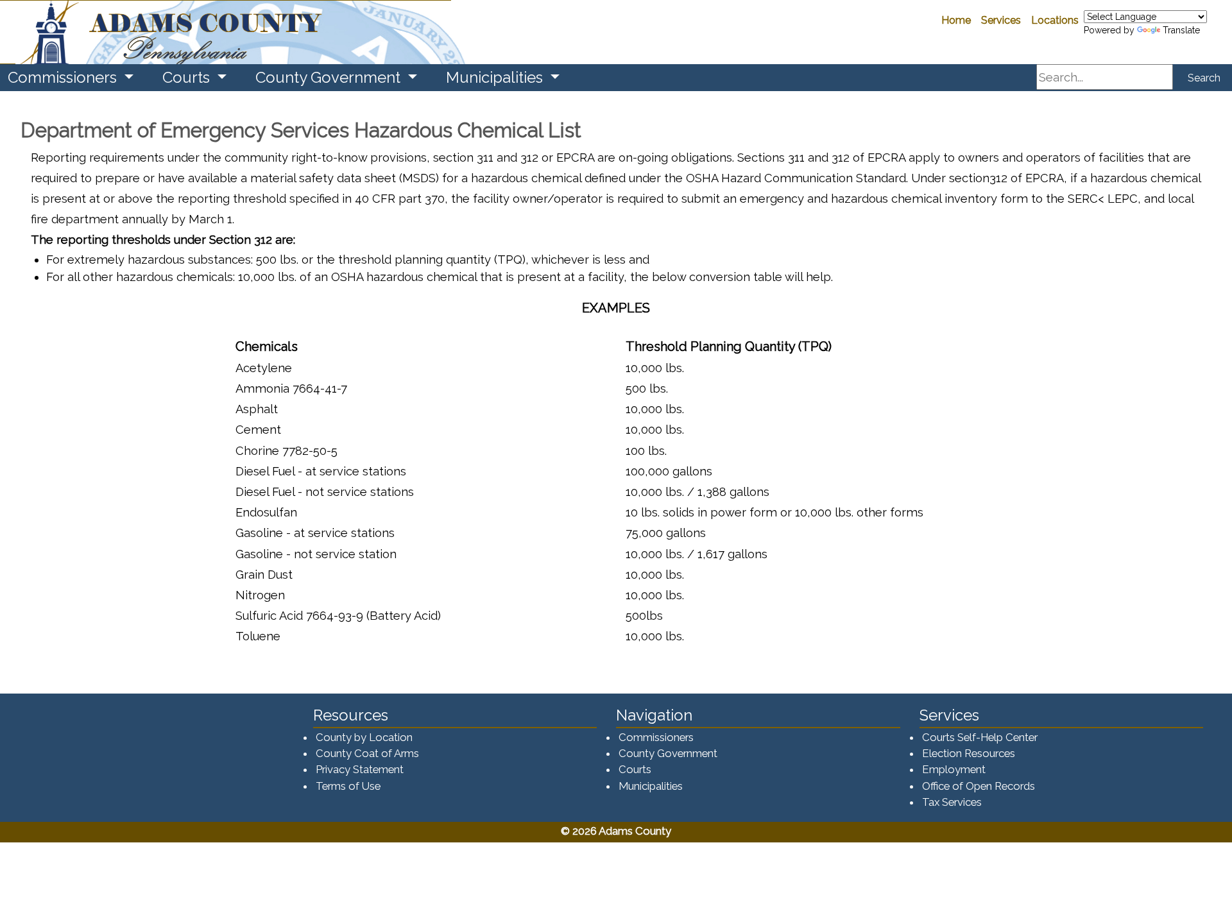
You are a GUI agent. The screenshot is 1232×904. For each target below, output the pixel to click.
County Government (668, 753)
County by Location (364, 737)
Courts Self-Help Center (980, 737)
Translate (1181, 30)
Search (1204, 78)
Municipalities (651, 786)
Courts (635, 769)
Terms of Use (348, 786)
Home (956, 20)
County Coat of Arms (367, 753)
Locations (1055, 20)
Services (1001, 20)
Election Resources (968, 753)
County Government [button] (329, 77)
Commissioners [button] (64, 77)
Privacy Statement (360, 769)
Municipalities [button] (496, 77)
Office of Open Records (978, 786)
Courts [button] (188, 77)
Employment (954, 769)
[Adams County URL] (225, 32)
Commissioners (656, 737)
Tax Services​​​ (952, 802)
